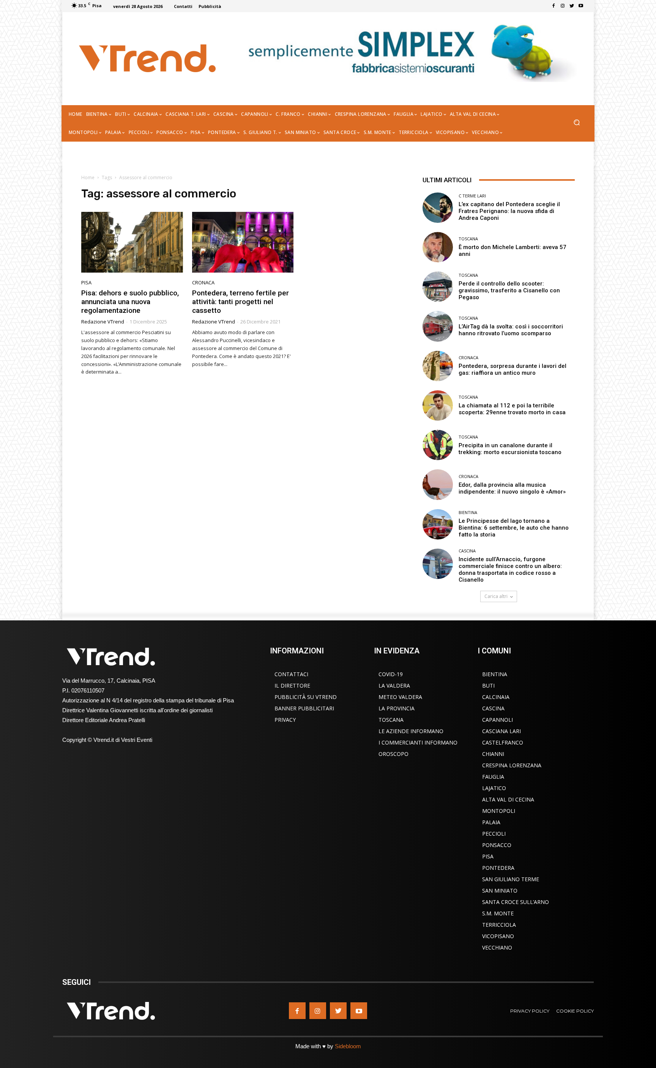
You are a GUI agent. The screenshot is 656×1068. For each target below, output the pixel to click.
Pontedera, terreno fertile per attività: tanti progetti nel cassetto (240, 302)
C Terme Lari (472, 196)
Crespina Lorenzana (511, 765)
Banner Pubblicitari (304, 708)
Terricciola (499, 924)
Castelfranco (502, 742)
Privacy (285, 719)
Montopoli (498, 810)
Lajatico (494, 788)
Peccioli (494, 833)
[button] (576, 123)
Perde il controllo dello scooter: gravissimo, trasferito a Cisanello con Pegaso (509, 290)
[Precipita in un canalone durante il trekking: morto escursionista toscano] (438, 445)
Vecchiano (497, 947)
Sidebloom (348, 1046)
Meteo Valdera (400, 696)
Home (88, 177)
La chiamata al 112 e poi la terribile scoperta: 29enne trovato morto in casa (512, 409)
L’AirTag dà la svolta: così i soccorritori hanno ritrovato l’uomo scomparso (511, 330)
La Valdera (394, 685)
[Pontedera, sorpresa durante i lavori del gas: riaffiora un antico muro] (438, 366)
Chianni (493, 753)
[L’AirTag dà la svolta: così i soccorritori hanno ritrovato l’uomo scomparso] (438, 326)
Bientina (468, 512)
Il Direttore (292, 685)
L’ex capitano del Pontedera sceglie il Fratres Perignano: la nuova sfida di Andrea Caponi (509, 211)
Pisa (86, 282)
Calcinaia (495, 696)
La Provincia (396, 708)
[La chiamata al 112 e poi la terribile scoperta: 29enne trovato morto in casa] (438, 405)
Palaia (491, 822)
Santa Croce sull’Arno (515, 902)
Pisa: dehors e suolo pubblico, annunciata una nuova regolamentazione (130, 302)
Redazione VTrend (102, 321)
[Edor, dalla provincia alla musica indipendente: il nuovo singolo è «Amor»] (438, 484)
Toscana (468, 239)
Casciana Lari (501, 731)
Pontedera (498, 867)
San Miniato (499, 890)
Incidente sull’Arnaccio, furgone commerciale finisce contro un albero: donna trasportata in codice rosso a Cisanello (510, 569)
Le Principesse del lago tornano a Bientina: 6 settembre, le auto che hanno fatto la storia (514, 527)
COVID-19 (390, 674)
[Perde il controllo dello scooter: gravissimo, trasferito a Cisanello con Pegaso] (438, 286)
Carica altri (496, 596)
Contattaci (291, 674)
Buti (488, 685)
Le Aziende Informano (410, 731)
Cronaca (203, 282)
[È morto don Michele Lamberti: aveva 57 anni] (438, 247)
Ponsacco (496, 845)
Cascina (467, 551)
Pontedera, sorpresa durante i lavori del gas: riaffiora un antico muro (512, 369)
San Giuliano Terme (510, 879)
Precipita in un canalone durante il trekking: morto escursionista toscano (510, 449)
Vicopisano (498, 936)
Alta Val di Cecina (508, 799)
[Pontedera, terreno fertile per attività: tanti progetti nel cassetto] (243, 242)
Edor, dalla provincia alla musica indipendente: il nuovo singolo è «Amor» (512, 488)
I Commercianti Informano (417, 742)
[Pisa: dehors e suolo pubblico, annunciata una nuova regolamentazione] (132, 242)
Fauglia (493, 776)
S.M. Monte (498, 913)
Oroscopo (393, 753)
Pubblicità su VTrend (305, 696)
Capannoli (497, 719)
